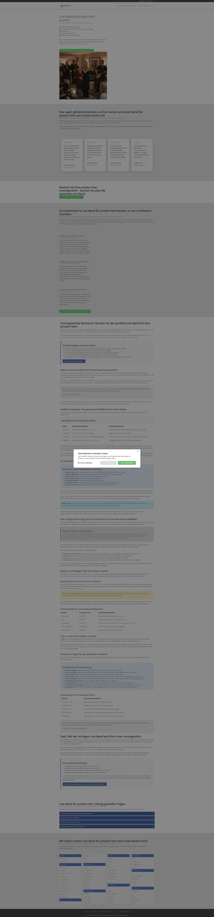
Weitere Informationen (122, 458)
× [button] (137, 451)
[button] (85, 463)
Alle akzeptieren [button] (127, 463)
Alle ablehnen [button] (108, 463)
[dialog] (107, 458)
